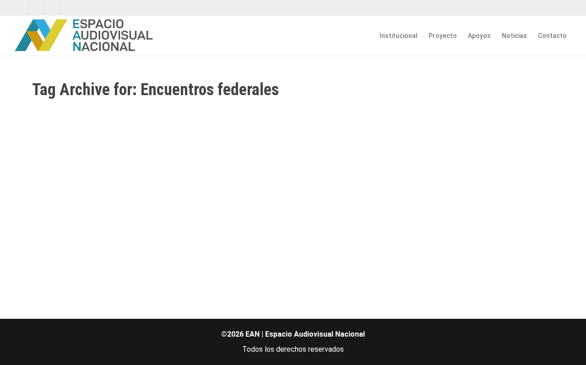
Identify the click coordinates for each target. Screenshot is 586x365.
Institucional (399, 35)
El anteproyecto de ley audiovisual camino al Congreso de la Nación (108, 199)
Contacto (552, 35)
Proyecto (443, 35)
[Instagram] (68, 7)
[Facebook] (37, 7)
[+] (115, 173)
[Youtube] (52, 7)
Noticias (514, 35)
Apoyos (479, 35)
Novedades (109, 212)
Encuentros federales (133, 212)
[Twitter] (21, 7)
